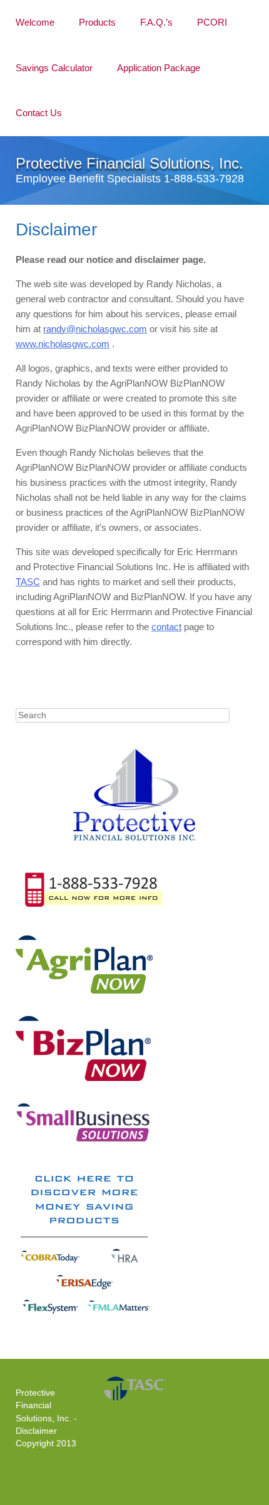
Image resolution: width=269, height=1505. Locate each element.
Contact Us (39, 112)
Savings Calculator (54, 67)
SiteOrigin (134, 1483)
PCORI (212, 22)
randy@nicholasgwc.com (95, 328)
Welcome (35, 22)
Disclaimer (36, 1431)
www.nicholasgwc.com (62, 343)
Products (97, 22)
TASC (28, 581)
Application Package (158, 67)
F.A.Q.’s (156, 22)
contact (166, 626)
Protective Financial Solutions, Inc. (129, 163)
